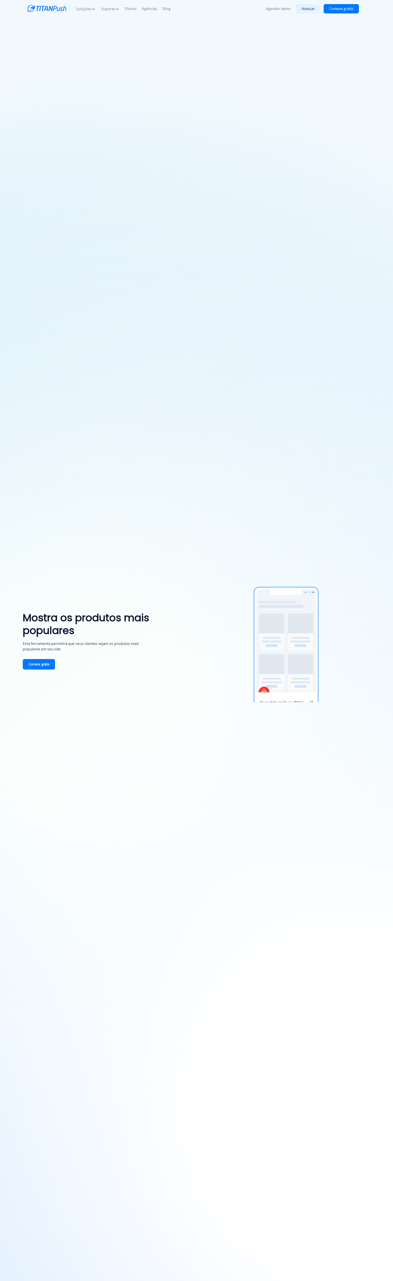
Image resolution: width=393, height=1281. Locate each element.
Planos (130, 8)
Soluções (83, 8)
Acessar (308, 8)
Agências (149, 8)
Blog (167, 8)
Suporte (108, 8)
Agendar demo (278, 8)
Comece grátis (341, 8)
